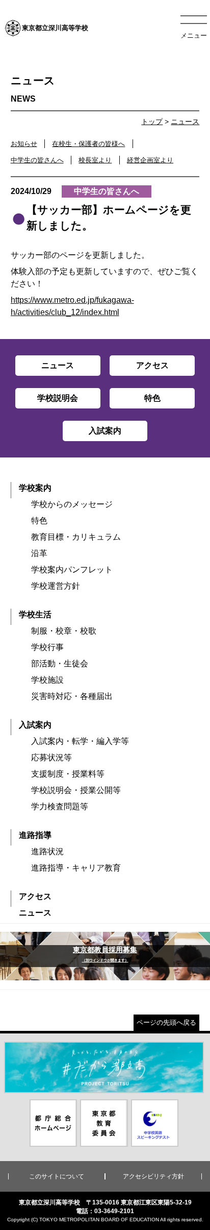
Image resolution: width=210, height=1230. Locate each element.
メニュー (193, 35)
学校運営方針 (55, 586)
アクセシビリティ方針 (153, 1176)
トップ (152, 121)
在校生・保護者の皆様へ (88, 144)
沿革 (39, 553)
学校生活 (35, 614)
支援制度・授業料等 (67, 773)
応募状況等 (51, 757)
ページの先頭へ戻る (166, 1022)
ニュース (185, 121)
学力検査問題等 (59, 806)
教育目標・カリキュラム (76, 537)
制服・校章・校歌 (63, 630)
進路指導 (35, 835)
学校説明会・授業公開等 (76, 790)
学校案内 (35, 488)
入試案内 (35, 724)
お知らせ (24, 144)
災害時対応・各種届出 (72, 696)
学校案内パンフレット (72, 569)
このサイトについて (56, 1176)
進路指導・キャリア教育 (76, 867)
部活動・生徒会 (59, 663)
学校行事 (47, 647)
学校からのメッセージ (72, 504)
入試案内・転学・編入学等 (80, 741)
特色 (39, 520)
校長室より (95, 160)
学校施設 (47, 680)
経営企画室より (150, 160)
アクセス (35, 896)
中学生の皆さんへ (37, 160)
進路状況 (47, 851)
